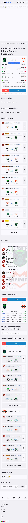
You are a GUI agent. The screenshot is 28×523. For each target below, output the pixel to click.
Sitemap (3, 509)
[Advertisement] (14, 24)
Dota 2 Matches (14, 63)
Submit (22, 486)
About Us (3, 502)
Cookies (3, 511)
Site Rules (3, 506)
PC (15, 7)
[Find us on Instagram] (2, 516)
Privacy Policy (4, 504)
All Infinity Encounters (14, 465)
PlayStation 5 (10, 7)
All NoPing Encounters (14, 405)
